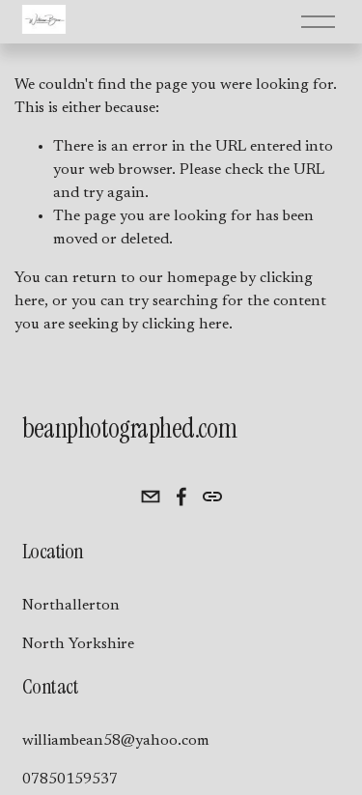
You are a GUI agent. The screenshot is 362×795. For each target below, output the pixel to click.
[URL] (212, 496)
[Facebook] (181, 496)
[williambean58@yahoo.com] (150, 496)
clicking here (185, 324)
